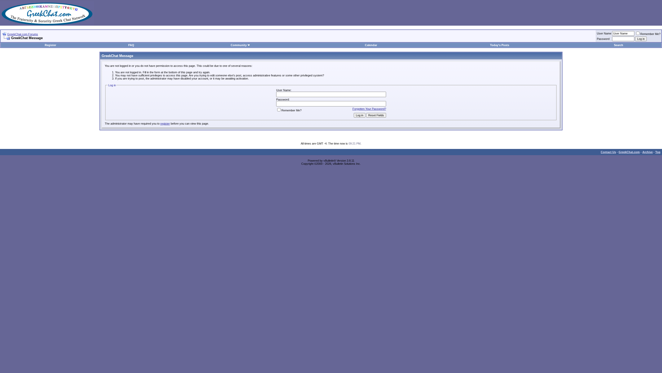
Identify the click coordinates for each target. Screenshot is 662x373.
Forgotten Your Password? (369, 108)
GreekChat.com (629, 152)
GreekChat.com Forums (22, 34)
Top (657, 152)
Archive (647, 152)
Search (618, 45)
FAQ (131, 45)
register (165, 123)
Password (603, 38)
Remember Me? (650, 33)
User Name (604, 33)
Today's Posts (499, 45)
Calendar (371, 45)
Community (239, 45)
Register (50, 45)
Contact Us (608, 152)
